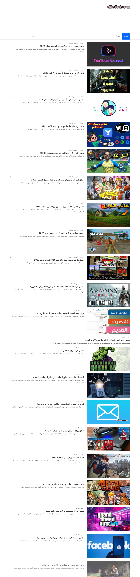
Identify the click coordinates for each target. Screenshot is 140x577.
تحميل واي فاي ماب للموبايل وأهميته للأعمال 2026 (62, 126)
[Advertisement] (49, 16)
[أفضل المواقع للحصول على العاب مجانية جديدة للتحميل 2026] (108, 188)
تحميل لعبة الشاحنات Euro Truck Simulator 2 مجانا (107, 340)
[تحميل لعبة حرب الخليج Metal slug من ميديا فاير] (108, 492)
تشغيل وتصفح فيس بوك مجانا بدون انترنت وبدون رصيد (60, 537)
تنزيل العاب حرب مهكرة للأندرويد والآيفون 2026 (63, 73)
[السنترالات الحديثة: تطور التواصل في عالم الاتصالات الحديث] (108, 385)
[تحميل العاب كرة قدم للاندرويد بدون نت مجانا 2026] (108, 161)
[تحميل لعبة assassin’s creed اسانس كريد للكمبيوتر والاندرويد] (108, 295)
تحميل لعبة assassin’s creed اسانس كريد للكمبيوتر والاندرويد (57, 286)
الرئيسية (126, 36)
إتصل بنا (118, 36)
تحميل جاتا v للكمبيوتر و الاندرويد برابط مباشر (64, 511)
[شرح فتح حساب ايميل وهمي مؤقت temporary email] (108, 412)
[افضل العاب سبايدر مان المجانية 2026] (108, 466)
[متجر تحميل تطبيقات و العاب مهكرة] (118, 7)
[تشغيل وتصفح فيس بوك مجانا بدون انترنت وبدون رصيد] (108, 546)
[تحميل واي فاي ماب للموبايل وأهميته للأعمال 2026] (108, 134)
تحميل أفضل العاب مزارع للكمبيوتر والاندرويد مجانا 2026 (59, 206)
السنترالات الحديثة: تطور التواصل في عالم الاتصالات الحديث (58, 377)
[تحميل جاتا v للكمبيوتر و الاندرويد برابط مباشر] (108, 519)
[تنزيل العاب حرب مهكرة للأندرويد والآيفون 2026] (108, 81)
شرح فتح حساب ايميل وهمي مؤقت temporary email (60, 404)
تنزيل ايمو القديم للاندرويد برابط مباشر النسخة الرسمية (60, 313)
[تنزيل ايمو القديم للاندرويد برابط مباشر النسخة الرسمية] (108, 321)
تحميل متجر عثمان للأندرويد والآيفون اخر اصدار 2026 (61, 99)
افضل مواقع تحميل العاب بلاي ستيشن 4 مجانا (64, 430)
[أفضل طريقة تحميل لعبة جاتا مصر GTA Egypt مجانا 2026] (108, 268)
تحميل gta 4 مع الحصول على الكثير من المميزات (63, 564)
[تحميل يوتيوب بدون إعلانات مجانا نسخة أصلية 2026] (108, 54)
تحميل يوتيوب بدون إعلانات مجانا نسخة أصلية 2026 (62, 46)
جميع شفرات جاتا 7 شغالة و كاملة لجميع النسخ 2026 (61, 233)
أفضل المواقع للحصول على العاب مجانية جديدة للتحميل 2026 (57, 180)
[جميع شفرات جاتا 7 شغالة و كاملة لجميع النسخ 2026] (108, 241)
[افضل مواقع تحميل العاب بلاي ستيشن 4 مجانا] (108, 439)
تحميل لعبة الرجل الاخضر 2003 (70, 350)
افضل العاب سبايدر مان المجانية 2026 (67, 457)
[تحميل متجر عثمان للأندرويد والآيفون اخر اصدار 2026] (108, 108)
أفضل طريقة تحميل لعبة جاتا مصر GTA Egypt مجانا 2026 (59, 260)
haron (81, 43)
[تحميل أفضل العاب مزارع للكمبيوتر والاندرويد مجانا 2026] (108, 215)
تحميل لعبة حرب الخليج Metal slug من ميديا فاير (63, 484)
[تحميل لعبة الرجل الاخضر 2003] (108, 359)
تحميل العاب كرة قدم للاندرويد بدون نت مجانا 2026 (62, 153)
